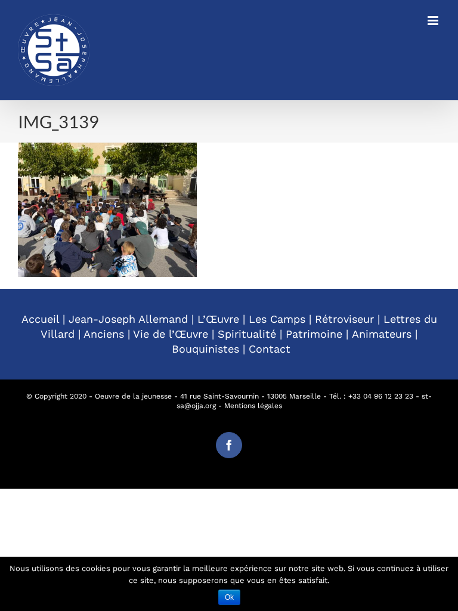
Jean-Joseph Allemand (128, 319)
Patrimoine (314, 334)
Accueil (40, 319)
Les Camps (277, 319)
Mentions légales (253, 406)
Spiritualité (247, 334)
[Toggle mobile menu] (434, 20)
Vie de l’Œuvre (170, 334)
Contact (269, 348)
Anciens (103, 334)
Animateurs (381, 334)
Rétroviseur (344, 319)
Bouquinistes (205, 348)
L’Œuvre (218, 319)
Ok (229, 597)
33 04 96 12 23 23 (382, 396)
